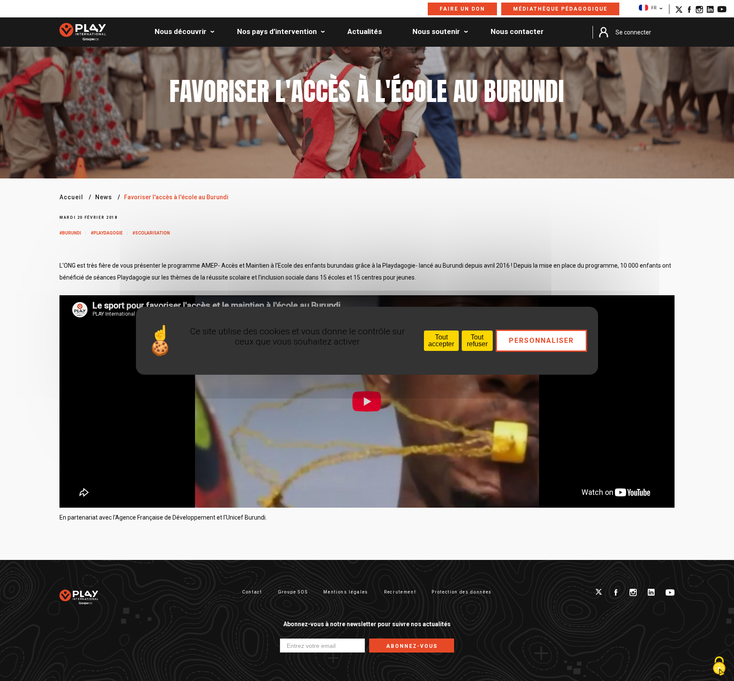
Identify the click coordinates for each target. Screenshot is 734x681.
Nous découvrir (180, 32)
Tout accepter (441, 340)
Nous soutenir (436, 32)
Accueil (71, 197)
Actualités (364, 32)
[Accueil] (82, 32)
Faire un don (462, 9)
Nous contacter (517, 32)
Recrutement (400, 592)
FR (653, 8)
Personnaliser (541, 340)
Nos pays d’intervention (277, 32)
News (103, 197)
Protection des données (462, 592)
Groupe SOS (293, 592)
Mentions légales (345, 592)
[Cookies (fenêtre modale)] (719, 666)
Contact (252, 592)
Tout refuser (477, 340)
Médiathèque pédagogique (560, 9)
